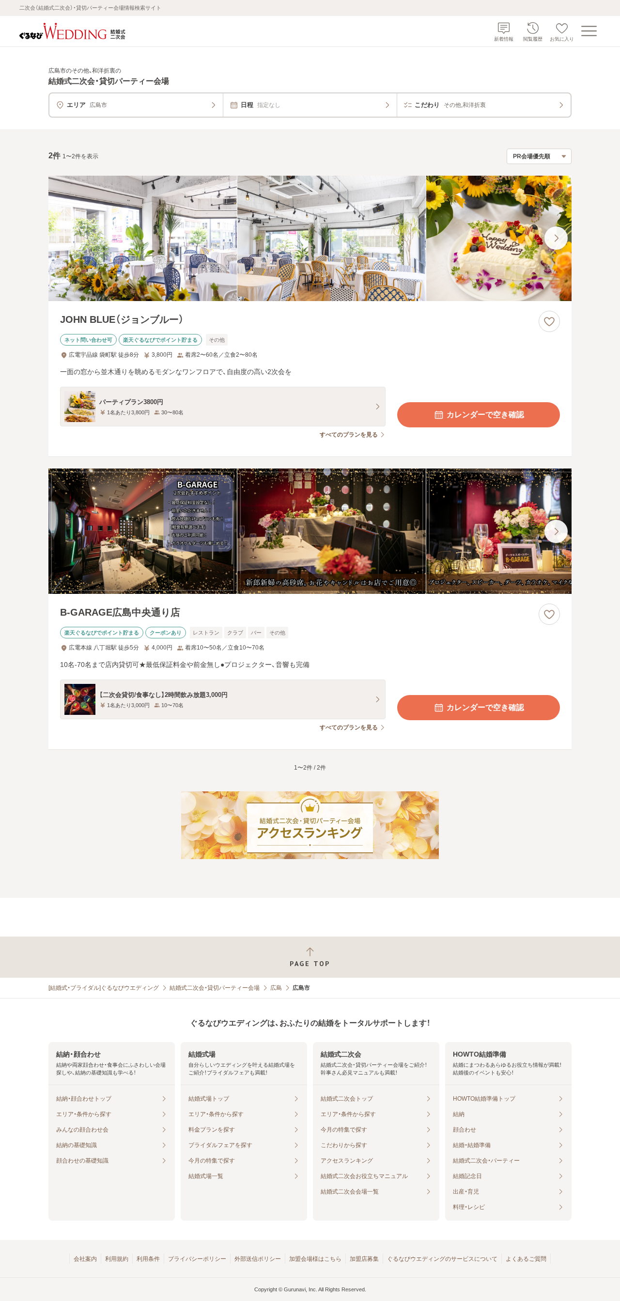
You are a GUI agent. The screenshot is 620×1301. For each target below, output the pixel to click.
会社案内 (85, 1259)
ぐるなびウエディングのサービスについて (442, 1259)
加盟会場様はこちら (315, 1259)
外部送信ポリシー (257, 1259)
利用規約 (116, 1259)
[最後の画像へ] (556, 238)
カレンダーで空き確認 (485, 414)
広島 (276, 987)
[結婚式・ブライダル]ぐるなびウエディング (103, 987)
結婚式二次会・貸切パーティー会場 (215, 987)
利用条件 (148, 1259)
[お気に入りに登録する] (549, 321)
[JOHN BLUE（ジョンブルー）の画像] (310, 238)
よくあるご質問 (526, 1259)
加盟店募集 (364, 1259)
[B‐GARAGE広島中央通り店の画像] (310, 531)
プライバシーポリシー (197, 1259)
